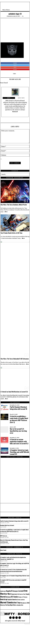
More (6, 211)
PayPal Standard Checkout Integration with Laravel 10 (18, 408)
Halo (22, 605)
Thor (24, 594)
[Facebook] (21, 9)
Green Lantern (21, 599)
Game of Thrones (23, 597)
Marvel (2, 596)
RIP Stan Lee (3, 536)
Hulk (28, 603)
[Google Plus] (13, 617)
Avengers (15, 591)
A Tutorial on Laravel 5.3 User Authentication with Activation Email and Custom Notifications (13, 570)
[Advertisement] (15, 31)
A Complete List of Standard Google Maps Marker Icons (14, 576)
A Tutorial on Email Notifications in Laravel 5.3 (14, 392)
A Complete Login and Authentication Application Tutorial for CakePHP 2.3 (13, 558)
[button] (27, 174)
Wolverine (2, 605)
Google (27, 594)
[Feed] (26, 9)
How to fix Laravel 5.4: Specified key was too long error (18, 431)
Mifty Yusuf (21, 621)
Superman (14, 594)
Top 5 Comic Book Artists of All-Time (11, 233)
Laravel (21, 590)
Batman (8, 597)
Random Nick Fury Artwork (7, 525)
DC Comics (14, 596)
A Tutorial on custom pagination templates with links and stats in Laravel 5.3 (19, 441)
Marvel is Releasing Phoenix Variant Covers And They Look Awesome (14, 541)
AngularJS (9, 591)
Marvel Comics (7, 602)
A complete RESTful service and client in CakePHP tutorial (13, 581)
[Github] (25, 9)
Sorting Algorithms (10, 605)
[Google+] (23, 9)
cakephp (18, 605)
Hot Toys (17, 602)
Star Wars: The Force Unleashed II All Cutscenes (15, 359)
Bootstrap (3, 599)
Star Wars (7, 594)
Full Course (20, 594)
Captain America (12, 599)
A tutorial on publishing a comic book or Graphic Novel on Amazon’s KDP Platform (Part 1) (19, 419)
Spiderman (3, 591)
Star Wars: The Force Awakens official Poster (14, 205)
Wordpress (24, 603)
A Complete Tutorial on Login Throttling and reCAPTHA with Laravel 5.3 (19, 452)
